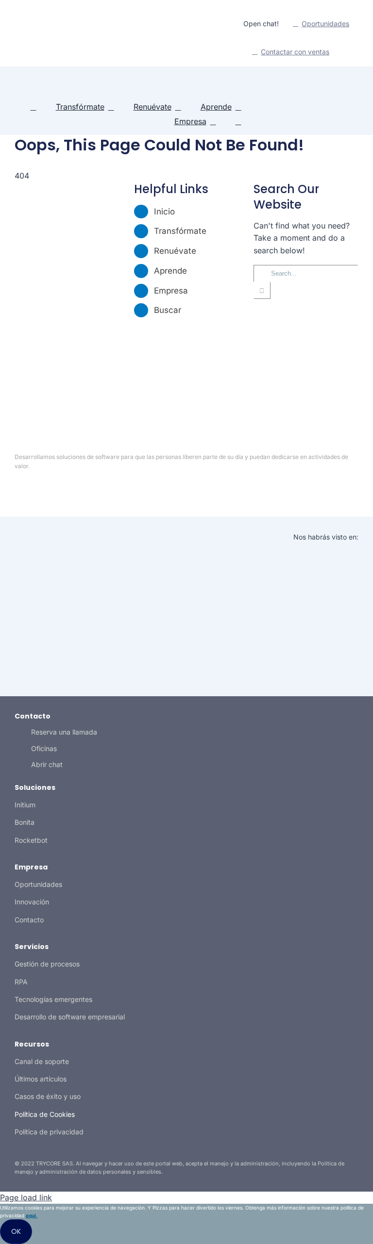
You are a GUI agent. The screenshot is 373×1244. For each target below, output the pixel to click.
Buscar (167, 310)
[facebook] (202, 490)
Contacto (29, 920)
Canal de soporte (42, 1061)
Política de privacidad (49, 1132)
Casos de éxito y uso (48, 1096)
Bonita (24, 822)
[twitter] (26, 38)
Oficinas (44, 748)
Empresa (171, 290)
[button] (238, 121)
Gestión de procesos (47, 964)
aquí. (31, 1215)
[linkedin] (11, 38)
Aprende (170, 271)
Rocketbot (31, 840)
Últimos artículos (41, 1079)
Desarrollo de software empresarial (70, 1017)
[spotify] (57, 38)
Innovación (32, 902)
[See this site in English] (348, 53)
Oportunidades (38, 884)
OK (16, 1231)
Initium (25, 805)
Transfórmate (180, 231)
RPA (21, 982)
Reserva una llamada (64, 732)
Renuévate (175, 251)
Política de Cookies (45, 1114)
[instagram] (42, 38)
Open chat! (261, 23)
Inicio (164, 211)
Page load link (26, 1197)
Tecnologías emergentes (53, 999)
